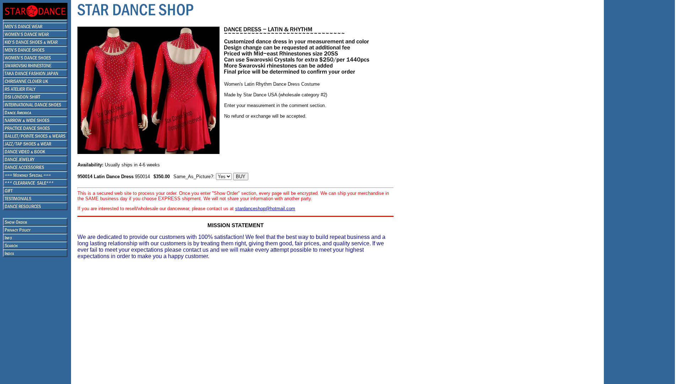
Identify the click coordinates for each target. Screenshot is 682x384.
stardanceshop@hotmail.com (265, 208)
